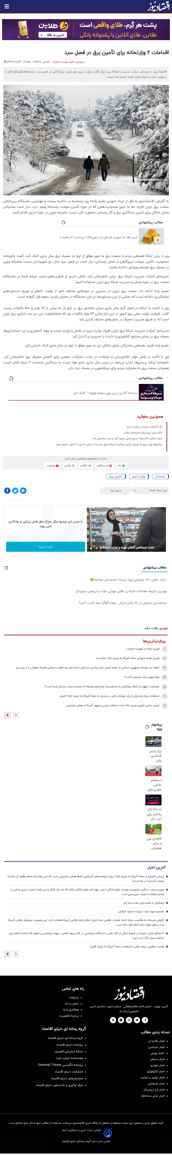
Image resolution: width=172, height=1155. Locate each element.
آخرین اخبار (156, 867)
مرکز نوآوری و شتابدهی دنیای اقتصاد (59, 1085)
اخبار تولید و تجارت (63, 62)
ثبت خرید (45, 546)
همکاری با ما (71, 1010)
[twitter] (137, 1020)
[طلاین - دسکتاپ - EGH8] (86, 29)
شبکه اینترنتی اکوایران (69, 1052)
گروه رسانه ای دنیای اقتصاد (65, 1038)
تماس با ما (72, 1004)
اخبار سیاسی (156, 1047)
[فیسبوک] (7, 490)
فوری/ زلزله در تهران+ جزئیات (142, 649)
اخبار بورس (157, 1053)
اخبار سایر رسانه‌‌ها (153, 1096)
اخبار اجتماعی (156, 1084)
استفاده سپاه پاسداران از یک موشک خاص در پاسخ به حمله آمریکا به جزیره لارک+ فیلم (109, 696)
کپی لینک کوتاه (158, 490)
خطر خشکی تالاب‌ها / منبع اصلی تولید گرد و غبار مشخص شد (127, 438)
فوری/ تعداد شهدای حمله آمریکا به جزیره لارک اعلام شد (127, 658)
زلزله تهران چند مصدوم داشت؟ (141, 677)
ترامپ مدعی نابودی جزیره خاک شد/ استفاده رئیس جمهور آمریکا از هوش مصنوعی (112, 705)
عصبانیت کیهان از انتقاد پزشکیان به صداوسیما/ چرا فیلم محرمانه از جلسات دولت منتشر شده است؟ (102, 687)
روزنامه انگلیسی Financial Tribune (60, 1065)
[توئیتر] (15, 490)
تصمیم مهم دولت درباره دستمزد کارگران (141, 911)
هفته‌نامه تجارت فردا (69, 1058)
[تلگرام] (23, 490)
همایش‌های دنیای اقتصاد (67, 1078)
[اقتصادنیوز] (129, 993)
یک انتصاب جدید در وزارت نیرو (144, 427)
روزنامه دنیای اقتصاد (69, 1045)
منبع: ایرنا (115, 490)
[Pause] (91, 548)
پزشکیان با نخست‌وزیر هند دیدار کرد (143, 903)
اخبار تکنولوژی (156, 1072)
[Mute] (96, 548)
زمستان (160, 476)
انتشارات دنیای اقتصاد (69, 1072)
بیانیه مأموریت (69, 1016)
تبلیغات (74, 998)
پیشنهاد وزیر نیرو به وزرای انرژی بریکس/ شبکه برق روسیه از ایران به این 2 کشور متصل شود (109, 444)
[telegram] (121, 1020)
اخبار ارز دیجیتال (154, 1090)
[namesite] (158, 6)
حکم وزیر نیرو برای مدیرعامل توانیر (143, 433)
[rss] (113, 1020)
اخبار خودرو (158, 1065)
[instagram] (129, 1020)
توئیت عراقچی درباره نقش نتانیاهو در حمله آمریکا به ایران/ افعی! (127, 947)
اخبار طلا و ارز (156, 1041)
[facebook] (145, 1020)
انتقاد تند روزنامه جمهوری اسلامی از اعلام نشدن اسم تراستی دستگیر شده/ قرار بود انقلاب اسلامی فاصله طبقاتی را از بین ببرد (87, 668)
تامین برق (115, 476)
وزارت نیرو (138, 476)
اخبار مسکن (157, 1059)
